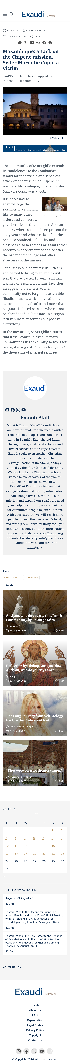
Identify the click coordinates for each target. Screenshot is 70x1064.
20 (34, 853)
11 (16, 846)
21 (44, 853)
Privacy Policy (35, 1030)
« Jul (4, 876)
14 (44, 846)
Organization (35, 1020)
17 (7, 853)
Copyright (35, 1035)
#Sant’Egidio (12, 577)
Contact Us (35, 1040)
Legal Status (35, 1025)
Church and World (35, 30)
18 (16, 853)
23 (62, 853)
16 (62, 846)
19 (25, 853)
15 (53, 846)
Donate (35, 1005)
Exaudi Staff (13, 30)
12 (25, 846)
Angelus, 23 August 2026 (20, 898)
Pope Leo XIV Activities (19, 890)
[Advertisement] (35, 4)
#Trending (31, 577)
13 (34, 846)
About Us (35, 1010)
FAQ (35, 1015)
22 (53, 853)
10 (7, 846)
